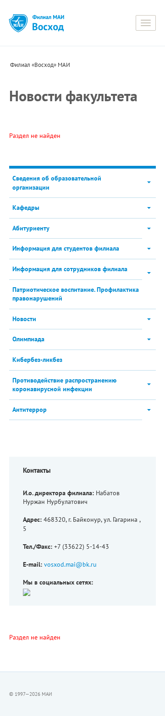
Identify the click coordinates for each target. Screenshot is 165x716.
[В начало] (48, 22)
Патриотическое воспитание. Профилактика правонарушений (75, 294)
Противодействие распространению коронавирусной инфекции (64, 385)
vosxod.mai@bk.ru (70, 564)
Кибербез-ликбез (37, 359)
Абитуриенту (31, 228)
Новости (24, 319)
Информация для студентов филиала (65, 248)
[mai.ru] (18, 22)
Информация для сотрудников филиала (69, 269)
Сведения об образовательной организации (56, 182)
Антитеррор (29, 409)
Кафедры (25, 207)
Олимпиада (28, 339)
